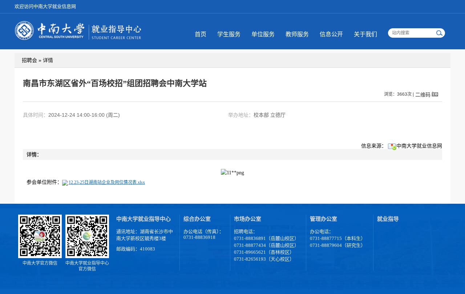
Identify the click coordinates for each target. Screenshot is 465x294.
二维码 (422, 94)
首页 (200, 34)
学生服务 (228, 34)
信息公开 (331, 34)
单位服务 (263, 34)
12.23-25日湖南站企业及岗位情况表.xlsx (107, 182)
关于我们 (365, 34)
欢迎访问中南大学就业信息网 (45, 6)
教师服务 (297, 34)
